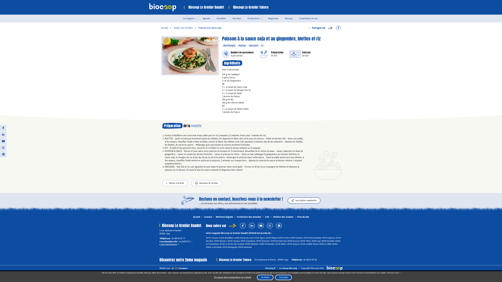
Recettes (237, 18)
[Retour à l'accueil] (166, 7)
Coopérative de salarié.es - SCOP (310, 18)
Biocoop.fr (270, 268)
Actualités (221, 18)
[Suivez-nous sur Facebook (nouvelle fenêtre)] (3, 128)
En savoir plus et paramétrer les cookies (232, 277)
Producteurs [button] (254, 18)
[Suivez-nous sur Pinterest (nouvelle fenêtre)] (3, 154)
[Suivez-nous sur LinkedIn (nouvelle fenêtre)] (3, 134)
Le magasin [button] (188, 18)
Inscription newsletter (306, 200)
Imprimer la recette (208, 183)
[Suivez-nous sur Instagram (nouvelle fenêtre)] (3, 147)
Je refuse (265, 277)
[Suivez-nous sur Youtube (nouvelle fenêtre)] (3, 141)
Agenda (206, 18)
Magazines (273, 18)
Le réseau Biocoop (288, 268)
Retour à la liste (176, 183)
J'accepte (283, 277)
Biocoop (289, 18)
